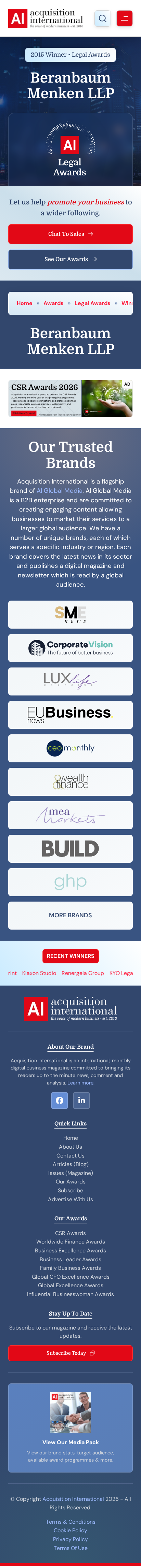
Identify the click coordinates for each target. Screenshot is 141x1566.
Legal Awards (93, 303)
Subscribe (70, 1190)
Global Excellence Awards (70, 1285)
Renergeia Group (73, 973)
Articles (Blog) (71, 1164)
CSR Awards (70, 1233)
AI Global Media (59, 491)
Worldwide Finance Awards (70, 1241)
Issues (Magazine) (70, 1173)
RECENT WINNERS (70, 956)
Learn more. (80, 1082)
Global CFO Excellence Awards (71, 1276)
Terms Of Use (71, 1548)
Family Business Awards (70, 1268)
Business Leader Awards (70, 1259)
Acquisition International (73, 1499)
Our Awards (71, 1181)
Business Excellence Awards (70, 1250)
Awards (53, 303)
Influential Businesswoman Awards (70, 1294)
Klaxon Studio (30, 973)
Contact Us (70, 1155)
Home (25, 303)
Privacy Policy (70, 1539)
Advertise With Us (70, 1199)
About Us (70, 1146)
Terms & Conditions (70, 1521)
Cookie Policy (70, 1530)
